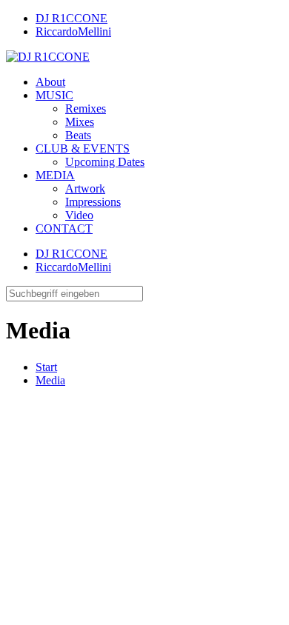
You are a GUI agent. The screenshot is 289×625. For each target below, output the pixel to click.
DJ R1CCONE (71, 18)
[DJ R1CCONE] (48, 56)
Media (50, 380)
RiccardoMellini (73, 31)
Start (46, 367)
